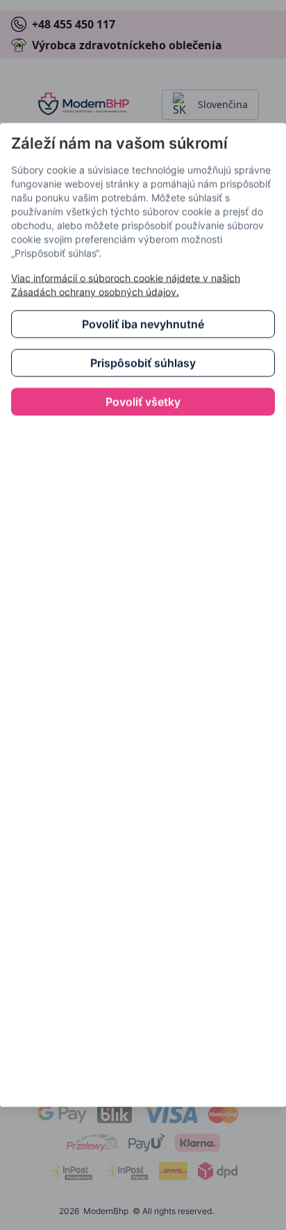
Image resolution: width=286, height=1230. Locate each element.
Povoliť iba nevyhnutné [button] (143, 324)
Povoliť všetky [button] (143, 402)
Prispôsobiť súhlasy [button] (143, 363)
